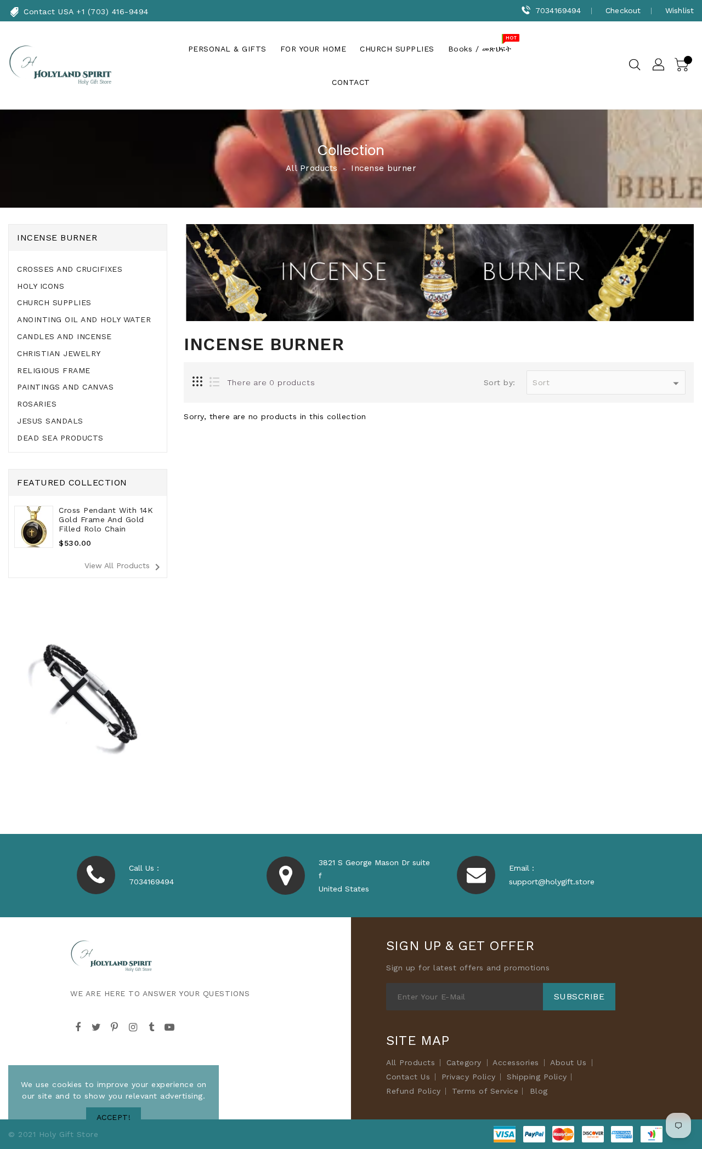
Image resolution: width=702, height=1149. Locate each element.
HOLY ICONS (40, 286)
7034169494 (558, 10)
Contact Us (408, 1076)
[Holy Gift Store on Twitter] (96, 1026)
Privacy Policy (468, 1076)
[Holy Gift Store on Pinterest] (114, 1026)
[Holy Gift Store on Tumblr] (151, 1026)
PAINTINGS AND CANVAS (65, 386)
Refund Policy (413, 1091)
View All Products (124, 567)
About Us (568, 1062)
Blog (539, 1091)
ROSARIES (36, 403)
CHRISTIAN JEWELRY (59, 353)
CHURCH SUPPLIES (54, 302)
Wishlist (679, 10)
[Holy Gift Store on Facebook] (77, 1026)
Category (464, 1062)
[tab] (87, 269)
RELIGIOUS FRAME (53, 370)
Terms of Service (485, 1091)
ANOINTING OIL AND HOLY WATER (84, 319)
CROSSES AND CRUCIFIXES (69, 269)
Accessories (515, 1062)
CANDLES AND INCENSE (64, 336)
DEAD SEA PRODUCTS (60, 437)
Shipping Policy (537, 1076)
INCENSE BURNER (57, 237)
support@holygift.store (552, 881)
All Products (312, 168)
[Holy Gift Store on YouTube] (170, 1026)
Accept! (114, 1117)
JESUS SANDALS (50, 420)
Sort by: (500, 382)
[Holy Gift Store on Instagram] (133, 1026)
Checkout (623, 10)
